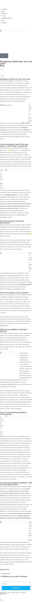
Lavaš (10, 81)
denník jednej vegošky (24, 284)
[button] (0, 571)
